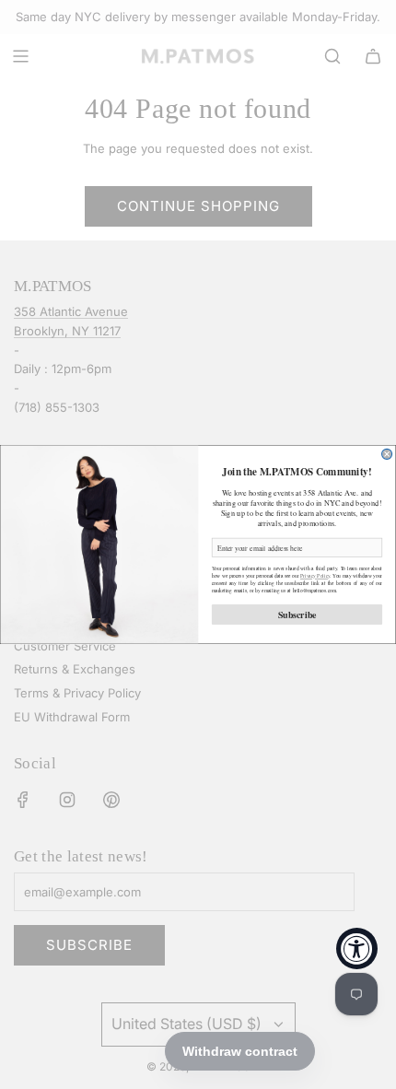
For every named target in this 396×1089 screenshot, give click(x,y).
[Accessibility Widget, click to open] (357, 948)
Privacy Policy (315, 576)
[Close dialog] (387, 454)
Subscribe (297, 614)
